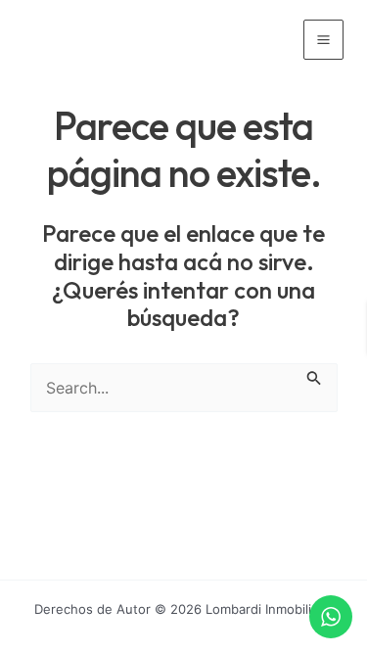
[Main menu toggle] (323, 40)
